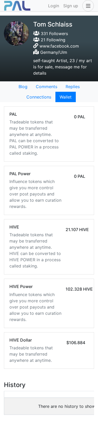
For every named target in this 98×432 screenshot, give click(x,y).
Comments (46, 86)
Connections (38, 97)
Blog (23, 86)
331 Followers (53, 33)
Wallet (66, 97)
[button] (87, 5)
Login (53, 5)
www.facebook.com (59, 46)
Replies (73, 86)
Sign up (70, 5)
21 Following (52, 39)
